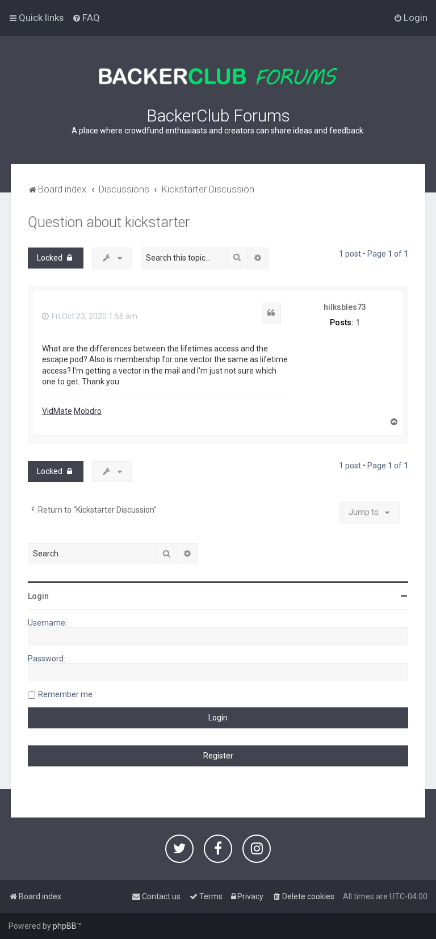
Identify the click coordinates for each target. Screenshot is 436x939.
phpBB (65, 925)
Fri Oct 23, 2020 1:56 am (93, 316)
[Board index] (218, 76)
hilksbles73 (345, 307)
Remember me (65, 694)
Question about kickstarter (109, 222)
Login (38, 596)
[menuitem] (86, 18)
